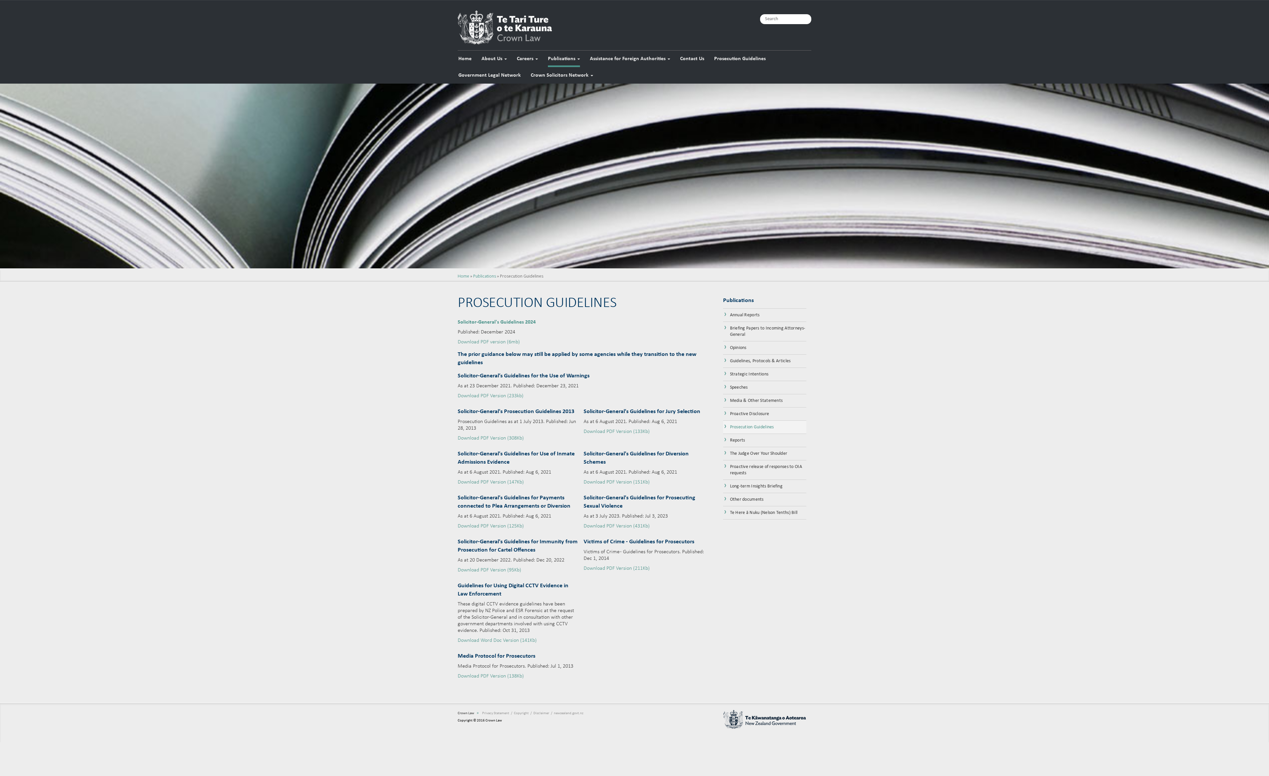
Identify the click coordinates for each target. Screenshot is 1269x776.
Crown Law (466, 713)
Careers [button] (526, 58)
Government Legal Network (489, 75)
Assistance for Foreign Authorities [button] (628, 58)
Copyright (521, 713)
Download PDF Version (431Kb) (617, 526)
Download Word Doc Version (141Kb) (497, 640)
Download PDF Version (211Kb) (617, 568)
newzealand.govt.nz (568, 713)
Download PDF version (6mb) (489, 342)
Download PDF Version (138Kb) (491, 676)
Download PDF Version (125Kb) (491, 526)
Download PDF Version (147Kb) (491, 482)
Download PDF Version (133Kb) (617, 431)
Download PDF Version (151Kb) (617, 482)
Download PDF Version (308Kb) (491, 438)
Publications (484, 276)
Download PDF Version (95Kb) (489, 570)
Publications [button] (562, 58)
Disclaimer (541, 713)
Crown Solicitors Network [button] (560, 75)
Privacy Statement (495, 713)
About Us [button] (492, 58)
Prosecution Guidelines (740, 58)
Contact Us (692, 58)
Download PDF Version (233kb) (490, 396)
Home (465, 58)
